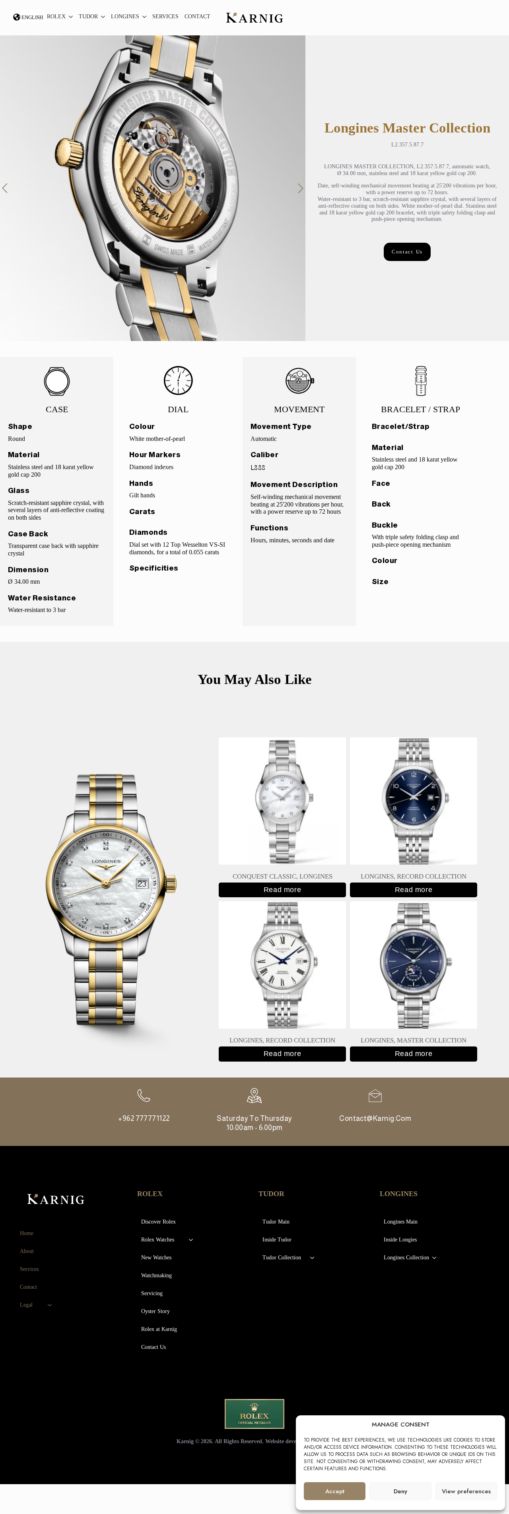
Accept (334, 1491)
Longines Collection (406, 1258)
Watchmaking (156, 1275)
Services (165, 16)
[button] (5, 188)
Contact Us (153, 1347)
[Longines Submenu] (142, 17)
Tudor (88, 16)
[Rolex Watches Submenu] (191, 1240)
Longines (125, 16)
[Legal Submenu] (50, 1305)
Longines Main (401, 1222)
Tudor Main (275, 1222)
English (30, 17)
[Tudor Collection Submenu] (312, 1258)
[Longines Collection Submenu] (434, 1258)
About (27, 1251)
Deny (400, 1491)
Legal (26, 1305)
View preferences (466, 1491)
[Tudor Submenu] (101, 17)
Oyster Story (155, 1311)
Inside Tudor (276, 1240)
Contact (197, 16)
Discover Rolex (158, 1222)
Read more (282, 890)
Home (26, 1233)
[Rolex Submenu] (69, 17)
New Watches (156, 1258)
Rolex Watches (157, 1240)
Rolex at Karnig (159, 1329)
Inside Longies (400, 1240)
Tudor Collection (281, 1258)
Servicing (152, 1293)
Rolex (56, 16)
